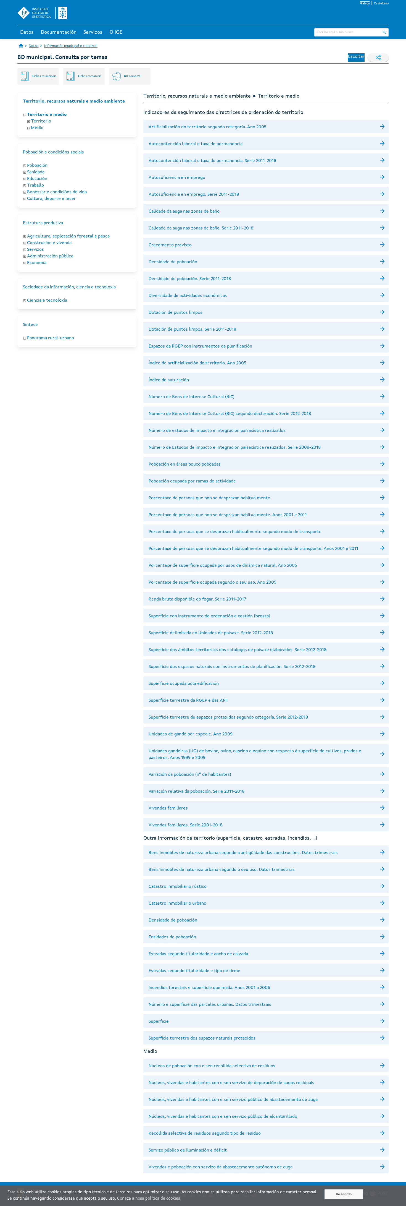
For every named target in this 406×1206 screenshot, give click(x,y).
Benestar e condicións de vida (57, 192)
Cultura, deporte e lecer (51, 199)
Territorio (41, 121)
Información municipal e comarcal (70, 46)
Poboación (37, 165)
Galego (365, 3)
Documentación (59, 32)
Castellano (381, 3)
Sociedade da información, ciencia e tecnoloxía (69, 287)
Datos (27, 32)
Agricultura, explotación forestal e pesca (68, 236)
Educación (37, 179)
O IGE (116, 32)
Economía (36, 263)
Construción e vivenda (49, 243)
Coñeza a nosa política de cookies (148, 1199)
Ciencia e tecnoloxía (47, 300)
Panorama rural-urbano (50, 338)
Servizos (92, 32)
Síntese (30, 325)
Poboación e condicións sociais (53, 152)
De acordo (344, 1194)
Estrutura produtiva (43, 223)
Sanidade (36, 172)
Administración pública (50, 256)
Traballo (35, 185)
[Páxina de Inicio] (21, 45)
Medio (37, 128)
